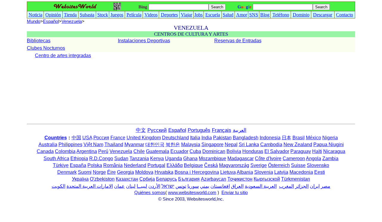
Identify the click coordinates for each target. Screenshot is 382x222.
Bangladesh (245, 137)
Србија (147, 179)
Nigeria (330, 137)
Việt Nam (93, 144)
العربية (240, 130)
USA (87, 137)
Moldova (144, 172)
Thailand (113, 144)
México (313, 137)
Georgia (125, 172)
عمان (119, 186)
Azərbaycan (213, 179)
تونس (180, 186)
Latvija (281, 172)
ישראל (167, 186)
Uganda (173, 158)
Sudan (121, 158)
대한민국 (154, 144)
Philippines (70, 144)
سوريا (193, 186)
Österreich (279, 165)
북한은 (173, 144)
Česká (211, 165)
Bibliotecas (38, 40)
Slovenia (263, 172)
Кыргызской (267, 179)
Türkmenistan (295, 179)
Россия (101, 137)
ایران (315, 186)
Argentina (86, 151)
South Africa (56, 158)
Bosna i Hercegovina (197, 172)
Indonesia (270, 137)
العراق (237, 186)
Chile (139, 151)
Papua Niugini (328, 144)
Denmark (67, 172)
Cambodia (271, 144)
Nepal (231, 144)
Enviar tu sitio (234, 192)
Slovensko (318, 165)
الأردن (154, 186)
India (206, 137)
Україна (80, 179)
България (189, 179)
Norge (99, 172)
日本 (286, 137)
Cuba (195, 151)
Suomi (85, 172)
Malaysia (190, 144)
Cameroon (294, 158)
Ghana (190, 158)
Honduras (252, 151)
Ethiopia (79, 158)
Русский (157, 130)
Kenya (157, 158)
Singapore (212, 144)
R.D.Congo (101, 158)
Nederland (135, 165)
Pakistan (222, 137)
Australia (47, 144)
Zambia (330, 158)
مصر (325, 186)
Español (51, 21)
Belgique (193, 165)
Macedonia (301, 172)
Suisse (298, 165)
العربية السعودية (261, 186)
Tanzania (139, 158)
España (78, 165)
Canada (45, 151)
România (113, 165)
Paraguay (300, 151)
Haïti (317, 151)
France (117, 137)
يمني (204, 186)
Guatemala (157, 151)
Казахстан (127, 179)
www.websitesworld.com (192, 192)
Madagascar (240, 158)
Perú (103, 151)
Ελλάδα (175, 165)
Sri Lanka (249, 144)
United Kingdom (144, 137)
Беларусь (166, 179)
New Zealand (298, 144)
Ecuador (179, 151)
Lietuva (228, 172)
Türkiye (61, 165)
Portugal (156, 165)
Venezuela (121, 151)
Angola (313, 158)
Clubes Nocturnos (46, 48)
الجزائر (302, 186)
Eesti (319, 172)
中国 (76, 137)
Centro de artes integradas (63, 55)
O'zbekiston (102, 179)
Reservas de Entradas (237, 40)
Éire (111, 172)
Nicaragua (334, 151)
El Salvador (276, 151)
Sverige (258, 165)
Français (221, 130)
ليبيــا (142, 186)
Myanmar (134, 144)
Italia (195, 137)
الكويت (58, 186)
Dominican (213, 151)
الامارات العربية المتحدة (90, 186)
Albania (245, 172)
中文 (141, 130)
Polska (94, 165)
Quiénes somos (149, 192)
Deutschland (175, 137)
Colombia (65, 151)
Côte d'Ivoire (268, 158)
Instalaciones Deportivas (144, 40)
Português (199, 130)
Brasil (298, 137)
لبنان (130, 186)
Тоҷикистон (239, 179)
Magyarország (234, 165)
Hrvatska (164, 172)
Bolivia (234, 151)
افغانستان (220, 186)
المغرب (286, 186)
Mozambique (212, 158)
